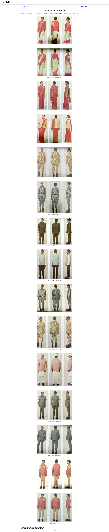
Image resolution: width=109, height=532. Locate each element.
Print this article (84, 6)
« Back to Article (25, 6)
